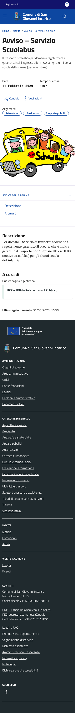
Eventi (6, 571)
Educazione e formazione (18, 468)
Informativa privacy (14, 658)
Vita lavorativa (11, 510)
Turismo (7, 504)
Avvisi (6, 544)
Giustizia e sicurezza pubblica (20, 474)
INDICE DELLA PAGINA (16, 195)
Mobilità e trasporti (14, 486)
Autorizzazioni (11, 449)
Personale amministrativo (18, 398)
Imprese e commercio (15, 480)
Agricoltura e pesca (14, 425)
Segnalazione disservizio (17, 639)
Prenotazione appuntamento (20, 633)
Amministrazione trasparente (21, 652)
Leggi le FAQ (10, 627)
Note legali (9, 664)
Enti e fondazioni (13, 385)
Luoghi (6, 565)
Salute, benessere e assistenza (22, 492)
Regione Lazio (12, 4)
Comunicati (9, 538)
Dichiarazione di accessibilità (20, 670)
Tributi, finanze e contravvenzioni (23, 498)
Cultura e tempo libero (16, 462)
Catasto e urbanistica (15, 455)
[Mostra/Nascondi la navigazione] (4, 16)
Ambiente (8, 431)
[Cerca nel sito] (64, 16)
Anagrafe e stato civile (16, 437)
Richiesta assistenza (15, 646)
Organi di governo (13, 367)
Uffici (5, 379)
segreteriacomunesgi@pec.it (27, 614)
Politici (6, 392)
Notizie (6, 532)
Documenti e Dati (13, 404)
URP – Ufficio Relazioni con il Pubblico (32, 290)
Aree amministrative (15, 373)
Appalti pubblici (12, 443)
